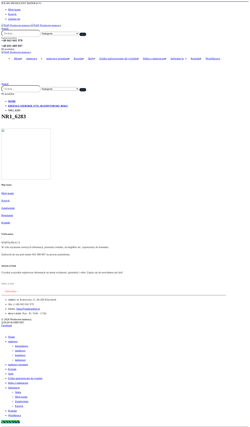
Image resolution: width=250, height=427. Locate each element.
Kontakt (196, 58)
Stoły (91, 58)
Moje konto (14, 9)
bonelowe (20, 355)
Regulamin (7, 215)
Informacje (177, 58)
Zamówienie (8, 208)
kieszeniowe (21, 346)
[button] (5, 28)
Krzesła (78, 58)
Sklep (18, 392)
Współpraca (213, 58)
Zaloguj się (14, 19)
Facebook (6, 325)
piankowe (20, 350)
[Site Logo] (31, 25)
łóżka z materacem (154, 58)
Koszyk (12, 14)
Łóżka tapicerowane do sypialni (118, 58)
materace (31, 58)
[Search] (82, 34)
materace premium (57, 58)
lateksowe (20, 360)
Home (17, 58)
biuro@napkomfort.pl (28, 308)
